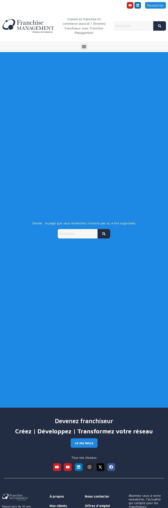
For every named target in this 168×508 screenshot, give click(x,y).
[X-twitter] (100, 467)
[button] (84, 46)
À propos (57, 496)
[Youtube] (130, 5)
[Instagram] (89, 467)
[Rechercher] (159, 26)
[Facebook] (111, 467)
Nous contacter (97, 496)
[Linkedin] (137, 5)
